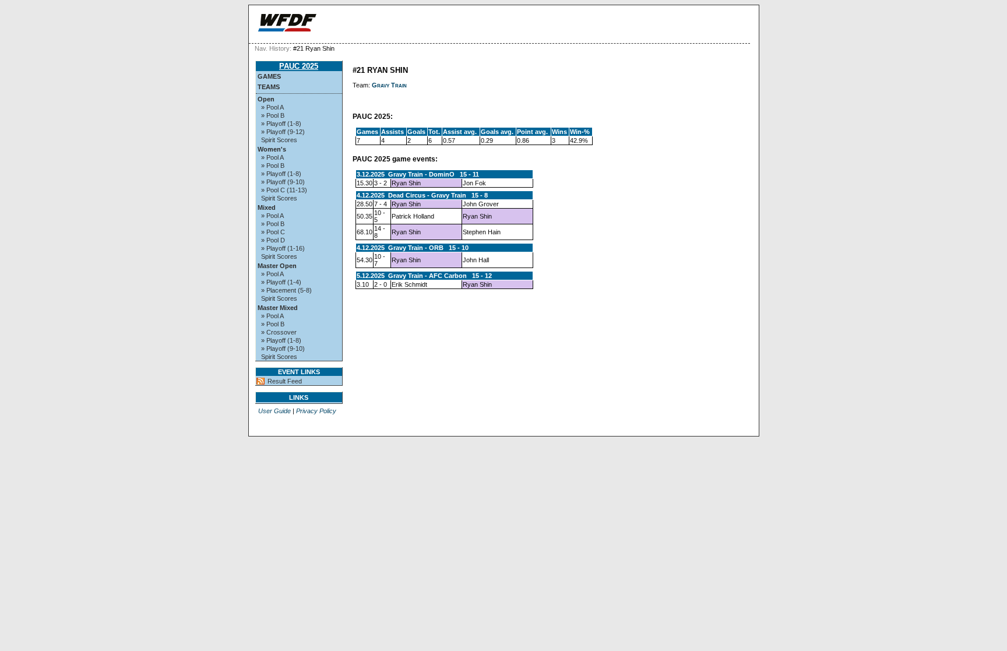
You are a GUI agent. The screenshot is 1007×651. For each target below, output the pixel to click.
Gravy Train (389, 85)
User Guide (274, 410)
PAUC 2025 (298, 66)
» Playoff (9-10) (283, 181)
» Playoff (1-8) (281, 123)
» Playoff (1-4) (281, 282)
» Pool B (272, 115)
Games (269, 76)
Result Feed (284, 381)
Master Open (277, 265)
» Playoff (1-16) (283, 248)
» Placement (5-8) (286, 290)
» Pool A (272, 107)
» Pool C (273, 231)
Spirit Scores (279, 139)
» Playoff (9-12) (283, 131)
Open (266, 99)
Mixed (267, 207)
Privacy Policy (316, 410)
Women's (272, 149)
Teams (269, 86)
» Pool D (273, 240)
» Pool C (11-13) (284, 189)
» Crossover (279, 332)
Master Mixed (278, 307)
